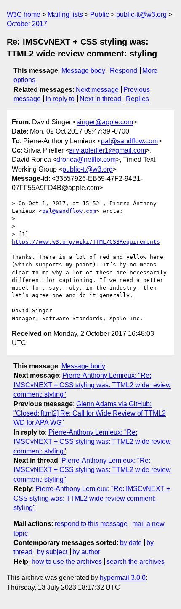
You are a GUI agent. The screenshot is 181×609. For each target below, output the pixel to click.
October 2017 (27, 23)
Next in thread (100, 98)
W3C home (23, 14)
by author (86, 551)
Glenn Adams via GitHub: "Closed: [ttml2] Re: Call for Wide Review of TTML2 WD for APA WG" (89, 413)
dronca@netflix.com (86, 159)
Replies (137, 98)
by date (131, 542)
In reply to (60, 98)
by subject (52, 551)
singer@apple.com (105, 122)
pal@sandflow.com (129, 141)
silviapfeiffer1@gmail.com (107, 150)
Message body (83, 70)
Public (99, 14)
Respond (123, 70)
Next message (97, 89)
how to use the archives (67, 561)
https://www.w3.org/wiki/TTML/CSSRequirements (86, 242)
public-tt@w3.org (141, 14)
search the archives (135, 561)
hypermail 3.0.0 (123, 577)
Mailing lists (65, 14)
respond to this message (91, 523)
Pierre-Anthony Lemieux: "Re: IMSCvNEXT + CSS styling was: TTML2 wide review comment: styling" (92, 385)
